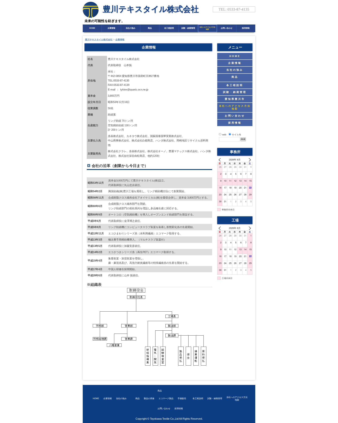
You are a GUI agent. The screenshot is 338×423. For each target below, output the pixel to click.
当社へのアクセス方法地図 (207, 28)
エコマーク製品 (166, 398)
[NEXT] (249, 159)
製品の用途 (149, 398)
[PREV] (220, 159)
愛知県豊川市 (235, 99)
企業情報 (111, 28)
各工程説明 (169, 28)
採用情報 (246, 28)
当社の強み (130, 28)
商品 (150, 33)
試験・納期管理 (188, 28)
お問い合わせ (226, 28)
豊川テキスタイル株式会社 (151, 9)
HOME (92, 28)
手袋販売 (182, 398)
